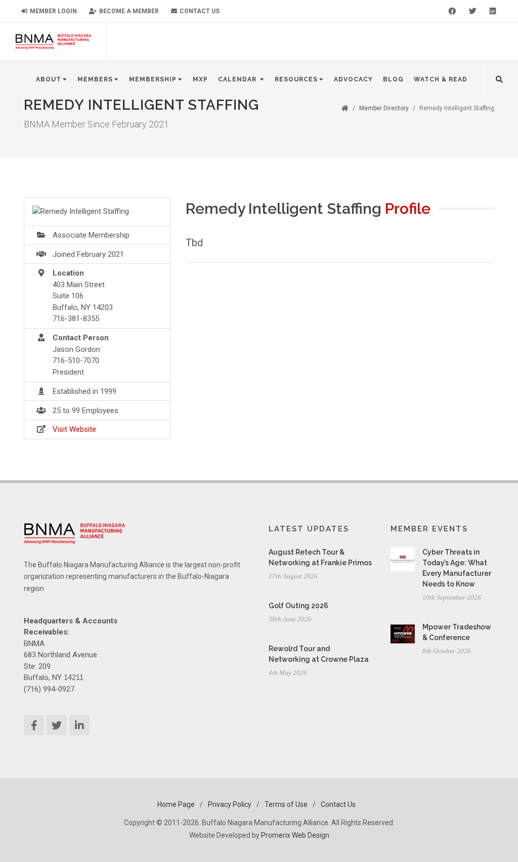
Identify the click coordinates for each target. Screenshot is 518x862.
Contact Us (199, 11)
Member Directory (384, 108)
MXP (200, 79)
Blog (393, 79)
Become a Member (128, 11)
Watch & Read (440, 79)
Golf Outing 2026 (298, 606)
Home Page (176, 804)
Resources (296, 79)
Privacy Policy (229, 804)
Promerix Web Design (295, 835)
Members (95, 79)
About (48, 79)
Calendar (238, 79)
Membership (153, 79)
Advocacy (353, 79)
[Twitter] (472, 11)
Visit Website (74, 429)
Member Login (52, 11)
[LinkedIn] (493, 11)
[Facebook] (452, 11)
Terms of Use (286, 804)
